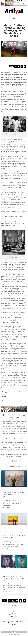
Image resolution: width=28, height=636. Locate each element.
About (14, 610)
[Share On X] (18, 66)
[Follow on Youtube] (16, 600)
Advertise (14, 613)
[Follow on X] (13, 600)
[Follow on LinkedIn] (24, 600)
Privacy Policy (14, 616)
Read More (3, 396)
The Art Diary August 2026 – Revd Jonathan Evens (14, 536)
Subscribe (5, 18)
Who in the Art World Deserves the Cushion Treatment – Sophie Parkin (13, 578)
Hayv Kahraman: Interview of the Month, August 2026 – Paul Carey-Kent (14, 494)
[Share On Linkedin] (22, 66)
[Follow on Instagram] (20, 600)
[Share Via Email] (25, 66)
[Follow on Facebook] (9, 600)
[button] (24, 18)
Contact (14, 611)
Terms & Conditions (14, 615)
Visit (2, 400)
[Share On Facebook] (15, 66)
